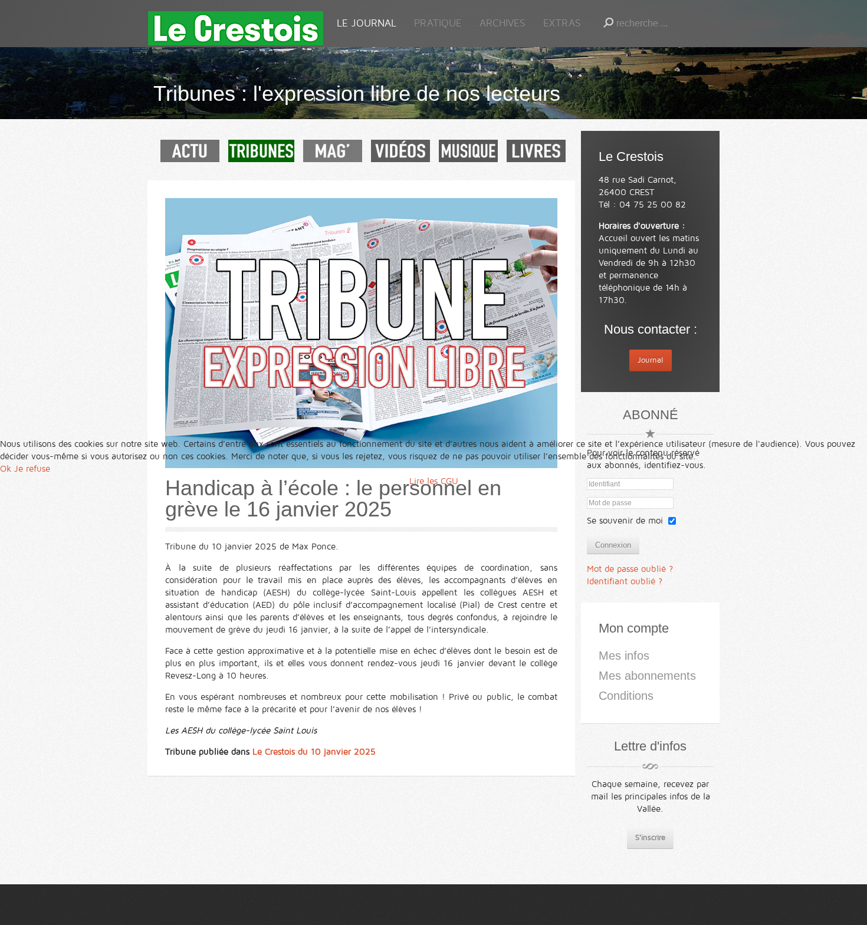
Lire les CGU (433, 481)
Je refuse (32, 468)
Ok (5, 468)
